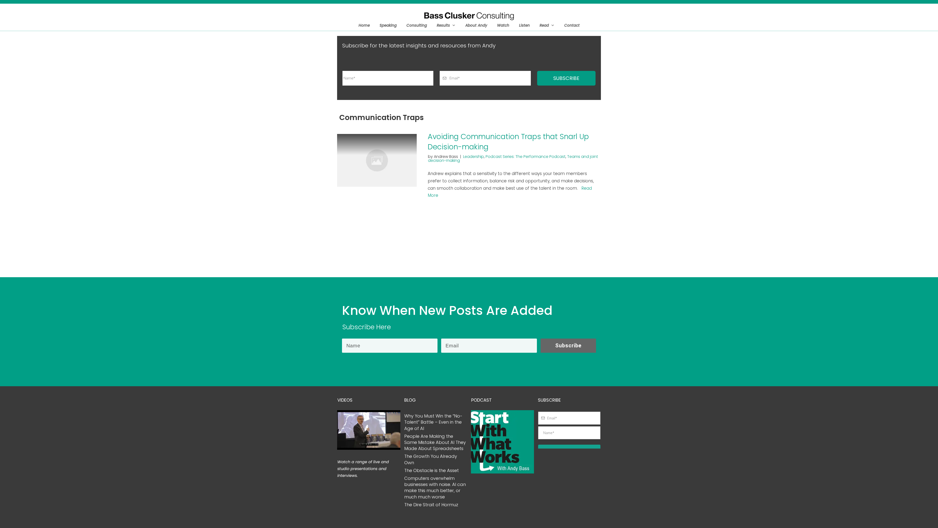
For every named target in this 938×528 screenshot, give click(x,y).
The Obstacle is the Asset (431, 470)
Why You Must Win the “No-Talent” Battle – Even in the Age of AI (433, 422)
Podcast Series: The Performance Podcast (525, 156)
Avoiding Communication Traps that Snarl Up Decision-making (508, 141)
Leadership (473, 156)
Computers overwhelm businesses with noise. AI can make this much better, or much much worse (435, 487)
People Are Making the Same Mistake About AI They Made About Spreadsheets (435, 442)
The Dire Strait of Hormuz (431, 505)
